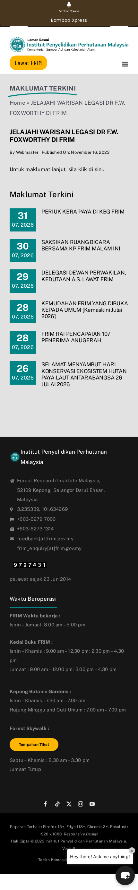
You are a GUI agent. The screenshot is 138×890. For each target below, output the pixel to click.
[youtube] (92, 804)
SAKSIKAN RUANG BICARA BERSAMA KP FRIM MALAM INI (80, 245)
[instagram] (80, 804)
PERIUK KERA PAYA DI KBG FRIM (83, 211)
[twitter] (69, 804)
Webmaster (27, 152)
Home (17, 103)
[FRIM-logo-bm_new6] (69, 39)
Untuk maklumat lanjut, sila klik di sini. (57, 169)
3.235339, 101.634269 (42, 509)
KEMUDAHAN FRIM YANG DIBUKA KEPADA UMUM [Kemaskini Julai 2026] (84, 310)
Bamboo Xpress (69, 20)
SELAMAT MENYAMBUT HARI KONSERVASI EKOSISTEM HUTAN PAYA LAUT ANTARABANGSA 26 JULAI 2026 (83, 374)
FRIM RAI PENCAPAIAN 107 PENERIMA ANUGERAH (75, 337)
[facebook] (45, 804)
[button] (125, 875)
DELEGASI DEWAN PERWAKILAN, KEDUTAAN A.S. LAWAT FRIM (83, 275)
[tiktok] (57, 804)
